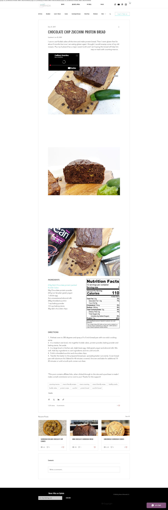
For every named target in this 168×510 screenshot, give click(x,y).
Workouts (95, 14)
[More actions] (119, 27)
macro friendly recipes (69, 384)
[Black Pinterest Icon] (122, 4)
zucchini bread (96, 388)
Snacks (66, 14)
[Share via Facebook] (49, 399)
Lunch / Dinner (57, 14)
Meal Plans (86, 14)
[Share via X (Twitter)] (54, 399)
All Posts (40, 14)
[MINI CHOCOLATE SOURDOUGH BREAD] (84, 428)
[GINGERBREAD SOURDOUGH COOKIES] (116, 428)
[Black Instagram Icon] (126, 4)
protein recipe (64, 388)
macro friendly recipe (99, 384)
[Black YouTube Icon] (118, 4)
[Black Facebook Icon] (115, 4)
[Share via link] (63, 399)
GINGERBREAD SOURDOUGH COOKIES (114, 439)
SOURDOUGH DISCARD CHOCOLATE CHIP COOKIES (52, 440)
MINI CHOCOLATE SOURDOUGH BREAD (82, 439)
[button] (130, 3)
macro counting (84, 384)
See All (127, 416)
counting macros (54, 384)
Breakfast (48, 14)
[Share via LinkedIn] (58, 399)
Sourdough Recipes (76, 14)
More (103, 14)
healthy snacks (113, 384)
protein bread (85, 388)
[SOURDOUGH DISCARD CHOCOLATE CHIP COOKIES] (52, 428)
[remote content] (84, 131)
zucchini (74, 388)
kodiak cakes (53, 388)
